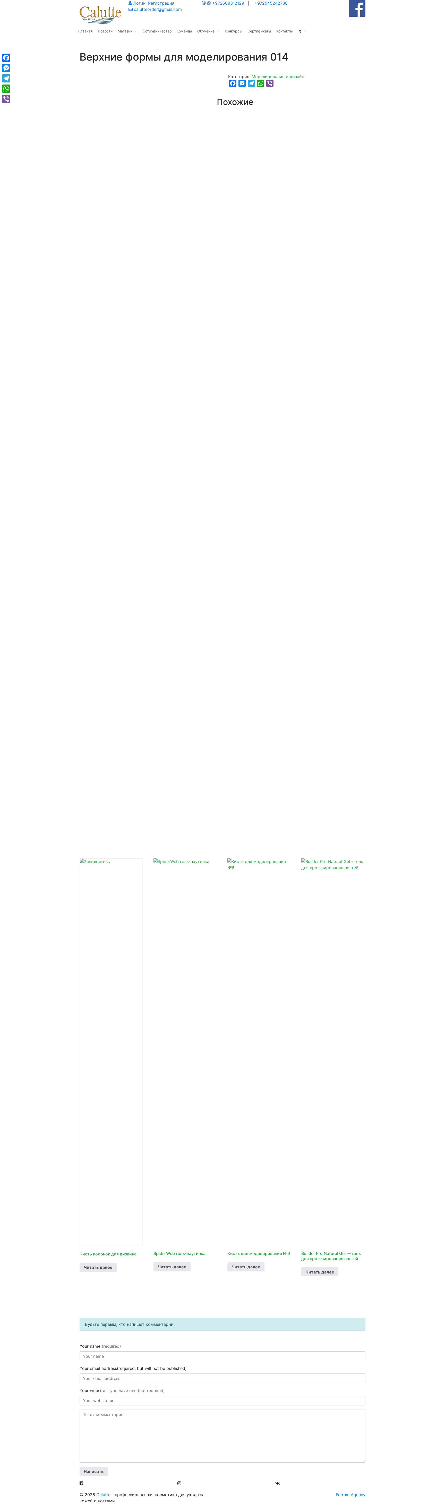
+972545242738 (271, 3)
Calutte (103, 1494)
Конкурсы (233, 31)
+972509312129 (228, 3)
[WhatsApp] (209, 3)
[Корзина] (302, 31)
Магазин (125, 31)
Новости (105, 31)
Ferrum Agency (350, 1494)
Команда (184, 31)
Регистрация (160, 3)
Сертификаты (259, 31)
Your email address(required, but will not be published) (134, 1368)
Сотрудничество (157, 31)
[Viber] (6, 99)
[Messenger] (6, 68)
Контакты (284, 31)
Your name (100, 1346)
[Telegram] (6, 78)
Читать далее (98, 1267)
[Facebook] (6, 58)
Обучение (206, 31)
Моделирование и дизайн (278, 76)
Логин (139, 3)
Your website (122, 1390)
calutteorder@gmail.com (157, 9)
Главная (85, 31)
